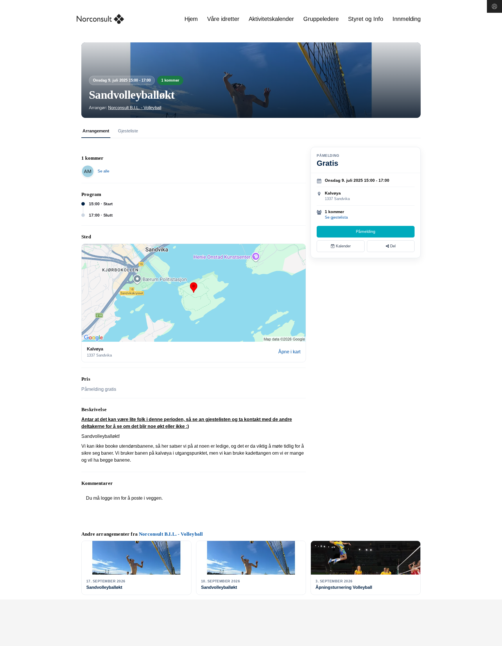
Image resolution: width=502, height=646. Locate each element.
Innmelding (406, 19)
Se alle (103, 171)
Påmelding (365, 231)
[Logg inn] (494, 6)
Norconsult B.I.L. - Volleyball (134, 107)
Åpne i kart (289, 351)
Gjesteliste (128, 130)
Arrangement (96, 130)
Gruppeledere (321, 19)
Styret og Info (365, 19)
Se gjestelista (336, 217)
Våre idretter (223, 19)
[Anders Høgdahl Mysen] (87, 171)
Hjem (191, 19)
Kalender (343, 246)
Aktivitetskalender (271, 19)
